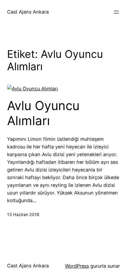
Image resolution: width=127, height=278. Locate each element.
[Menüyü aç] (116, 12)
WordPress (77, 266)
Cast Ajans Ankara (28, 12)
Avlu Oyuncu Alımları (43, 113)
